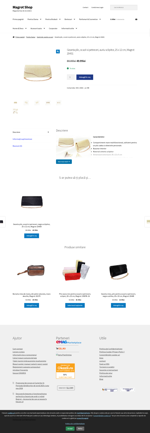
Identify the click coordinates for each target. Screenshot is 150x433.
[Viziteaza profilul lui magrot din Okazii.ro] (75, 371)
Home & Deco (18, 28)
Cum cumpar (18, 349)
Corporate (53, 28)
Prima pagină (18, 19)
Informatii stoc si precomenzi (25, 355)
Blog (101, 379)
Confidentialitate (83, 413)
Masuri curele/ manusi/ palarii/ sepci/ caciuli (30, 364)
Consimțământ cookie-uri (109, 355)
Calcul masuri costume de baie (25, 358)
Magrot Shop (22, 7)
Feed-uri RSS (104, 364)
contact (102, 361)
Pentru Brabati (51, 19)
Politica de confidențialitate (75, 424)
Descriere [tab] (16, 132)
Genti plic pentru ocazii (45, 37)
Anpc (101, 358)
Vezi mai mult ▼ (64, 162)
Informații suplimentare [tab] (22, 139)
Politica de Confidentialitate (110, 349)
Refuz (80, 428)
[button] (58, 51)
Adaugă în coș (84, 77)
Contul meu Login (97, 7)
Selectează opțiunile (75, 305)
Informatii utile (67, 28)
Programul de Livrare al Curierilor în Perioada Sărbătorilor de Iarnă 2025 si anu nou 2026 (32, 385)
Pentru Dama (33, 19)
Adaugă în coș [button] (32, 236)
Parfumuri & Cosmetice (88, 19)
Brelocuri (68, 19)
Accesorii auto (36, 28)
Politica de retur (105, 373)
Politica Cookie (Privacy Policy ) (112, 352)
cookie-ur (11, 413)
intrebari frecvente (20, 370)
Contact (85, 7)
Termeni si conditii (106, 367)
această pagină (82, 418)
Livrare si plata (18, 352)
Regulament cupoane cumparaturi (26, 367)
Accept (70, 428)
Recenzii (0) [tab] (17, 146)
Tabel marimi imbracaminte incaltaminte (29, 361)
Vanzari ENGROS (19, 373)
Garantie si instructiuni (108, 370)
